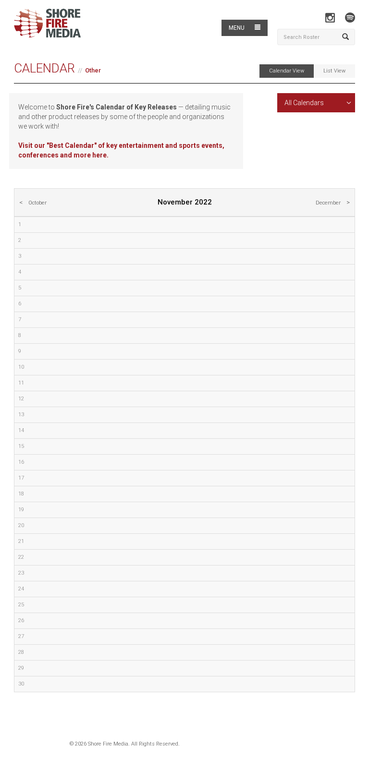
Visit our (32, 145)
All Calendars (304, 103)
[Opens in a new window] (330, 17)
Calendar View (286, 71)
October (37, 203)
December (328, 203)
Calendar (44, 68)
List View (334, 71)
